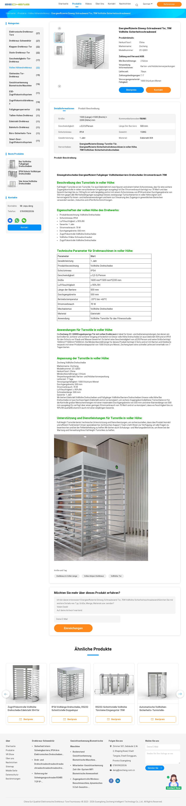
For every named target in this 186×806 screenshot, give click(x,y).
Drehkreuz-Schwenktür (24, 41)
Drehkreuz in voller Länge (67, 576)
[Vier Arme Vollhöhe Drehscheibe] (13, 184)
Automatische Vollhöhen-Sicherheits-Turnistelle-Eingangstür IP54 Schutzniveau (156, 710)
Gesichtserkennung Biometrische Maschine (24, 84)
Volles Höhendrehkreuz (24, 67)
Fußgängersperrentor (24, 109)
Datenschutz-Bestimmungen (13, 777)
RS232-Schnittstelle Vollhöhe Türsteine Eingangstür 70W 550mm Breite (111, 710)
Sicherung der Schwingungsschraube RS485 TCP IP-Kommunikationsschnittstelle (48, 778)
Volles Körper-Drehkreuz (94, 576)
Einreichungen (73, 628)
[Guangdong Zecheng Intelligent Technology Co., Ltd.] (17, 4)
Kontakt (24, 227)
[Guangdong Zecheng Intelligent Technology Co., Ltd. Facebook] (111, 780)
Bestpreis (131, 89)
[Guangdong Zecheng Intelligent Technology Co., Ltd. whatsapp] (17, 219)
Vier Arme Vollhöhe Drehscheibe (28, 182)
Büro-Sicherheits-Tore (24, 133)
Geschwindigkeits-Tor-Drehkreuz (24, 60)
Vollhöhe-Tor (116, 576)
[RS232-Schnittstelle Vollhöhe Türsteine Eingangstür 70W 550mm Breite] (114, 683)
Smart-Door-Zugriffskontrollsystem (24, 140)
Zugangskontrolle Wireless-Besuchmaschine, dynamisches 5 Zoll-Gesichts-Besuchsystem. (87, 783)
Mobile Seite (11, 770)
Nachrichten (11, 762)
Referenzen (169, 4)
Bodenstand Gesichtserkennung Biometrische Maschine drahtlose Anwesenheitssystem (84, 756)
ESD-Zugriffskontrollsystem (24, 93)
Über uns (10, 758)
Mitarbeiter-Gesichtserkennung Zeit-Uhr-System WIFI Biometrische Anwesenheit (88, 769)
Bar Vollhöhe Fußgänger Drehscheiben (25, 163)
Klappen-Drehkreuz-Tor (24, 47)
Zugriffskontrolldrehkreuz (24, 102)
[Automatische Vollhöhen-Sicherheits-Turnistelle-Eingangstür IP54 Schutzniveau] (158, 683)
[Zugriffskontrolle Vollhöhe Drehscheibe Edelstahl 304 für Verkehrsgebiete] (26, 683)
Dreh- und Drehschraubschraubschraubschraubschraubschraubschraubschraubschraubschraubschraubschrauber (49, 764)
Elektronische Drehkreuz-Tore (24, 33)
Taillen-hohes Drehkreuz (24, 115)
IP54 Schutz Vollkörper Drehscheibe (30, 172)
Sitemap (10, 766)
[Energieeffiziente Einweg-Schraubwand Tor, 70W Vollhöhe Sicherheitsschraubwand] (90, 51)
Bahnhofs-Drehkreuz (24, 127)
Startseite (11, 746)
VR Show (10, 754)
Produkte (10, 750)
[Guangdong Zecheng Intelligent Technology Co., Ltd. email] (10, 219)
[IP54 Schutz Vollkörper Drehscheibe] (13, 174)
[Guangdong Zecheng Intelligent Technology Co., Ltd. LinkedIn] (117, 780)
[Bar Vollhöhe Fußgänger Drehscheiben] (13, 164)
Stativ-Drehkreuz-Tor (24, 52)
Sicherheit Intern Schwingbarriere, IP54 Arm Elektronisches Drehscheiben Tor (48, 750)
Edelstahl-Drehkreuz (24, 121)
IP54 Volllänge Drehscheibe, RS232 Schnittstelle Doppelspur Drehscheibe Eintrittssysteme (70, 710)
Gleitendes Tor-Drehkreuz (24, 75)
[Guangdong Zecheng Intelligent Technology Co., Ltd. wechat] (24, 219)
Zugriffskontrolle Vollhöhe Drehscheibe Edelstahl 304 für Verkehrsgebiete (23, 710)
